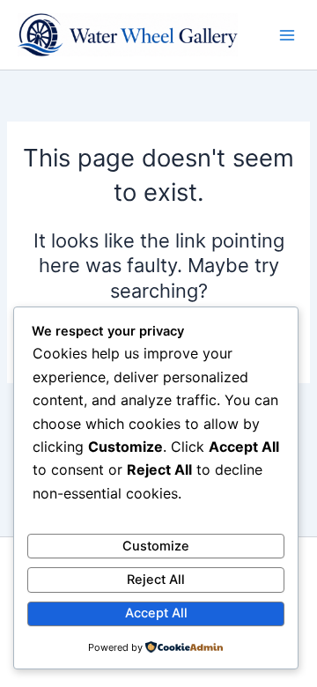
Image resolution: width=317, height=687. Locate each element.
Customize (155, 546)
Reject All (156, 579)
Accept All (156, 613)
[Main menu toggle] (287, 35)
